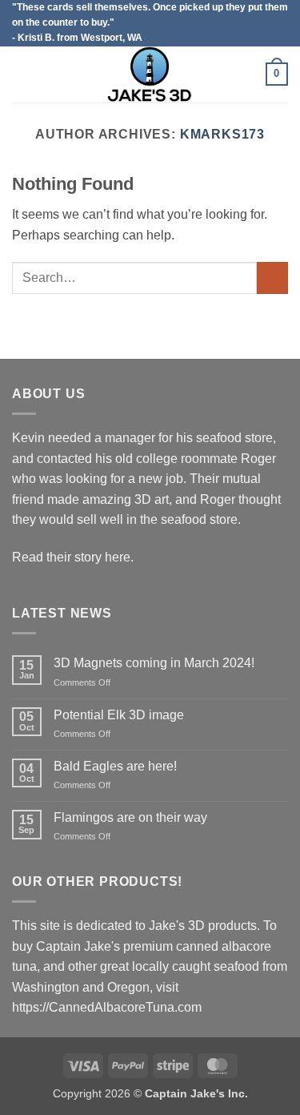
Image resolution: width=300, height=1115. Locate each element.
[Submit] (272, 277)
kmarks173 (222, 134)
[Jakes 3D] (150, 74)
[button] (21, 74)
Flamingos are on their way (130, 817)
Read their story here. (73, 557)
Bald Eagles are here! (115, 766)
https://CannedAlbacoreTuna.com (107, 1007)
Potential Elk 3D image (119, 715)
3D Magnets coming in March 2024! (154, 663)
